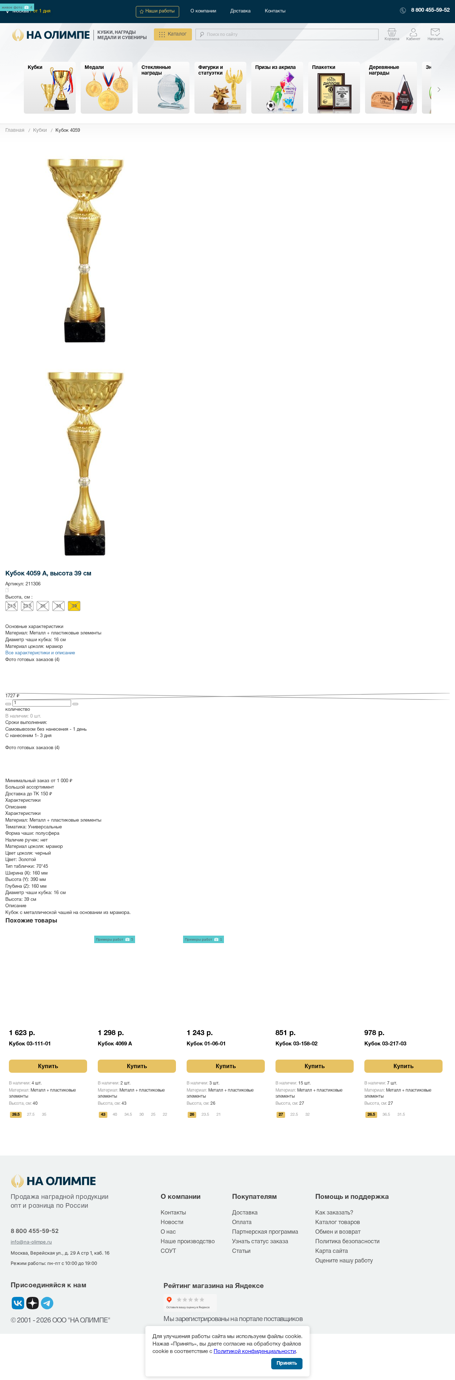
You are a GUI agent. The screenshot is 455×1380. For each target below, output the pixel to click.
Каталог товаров (337, 1222)
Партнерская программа (265, 1232)
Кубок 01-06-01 (206, 1043)
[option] (50, 88)
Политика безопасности (347, 1241)
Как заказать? (334, 1213)
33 (58, 606)
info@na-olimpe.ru (31, 1242)
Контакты (275, 11)
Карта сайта (331, 1251)
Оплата (242, 1222)
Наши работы (160, 11)
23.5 (27, 606)
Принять (287, 1363)
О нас (168, 1232)
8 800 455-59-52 (430, 10)
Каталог (177, 34)
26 (43, 606)
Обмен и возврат (337, 1232)
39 (74, 606)
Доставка (240, 11)
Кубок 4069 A (115, 1043)
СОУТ (168, 1251)
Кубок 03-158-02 (296, 1043)
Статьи (241, 1251)
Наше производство (188, 1241)
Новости (172, 1222)
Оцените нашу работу (344, 1261)
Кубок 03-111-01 (30, 1043)
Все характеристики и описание (40, 653)
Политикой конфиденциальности (255, 1351)
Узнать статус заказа (260, 1241)
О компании (203, 11)
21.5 (11, 606)
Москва (21, 11)
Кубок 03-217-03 (385, 1043)
